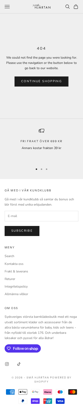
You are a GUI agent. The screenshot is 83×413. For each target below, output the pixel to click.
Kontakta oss (14, 264)
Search (9, 256)
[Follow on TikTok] (19, 364)
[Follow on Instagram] (7, 364)
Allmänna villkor (16, 294)
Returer (10, 279)
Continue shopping (41, 81)
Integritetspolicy (16, 286)
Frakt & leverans (16, 271)
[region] (41, 144)
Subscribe (22, 231)
